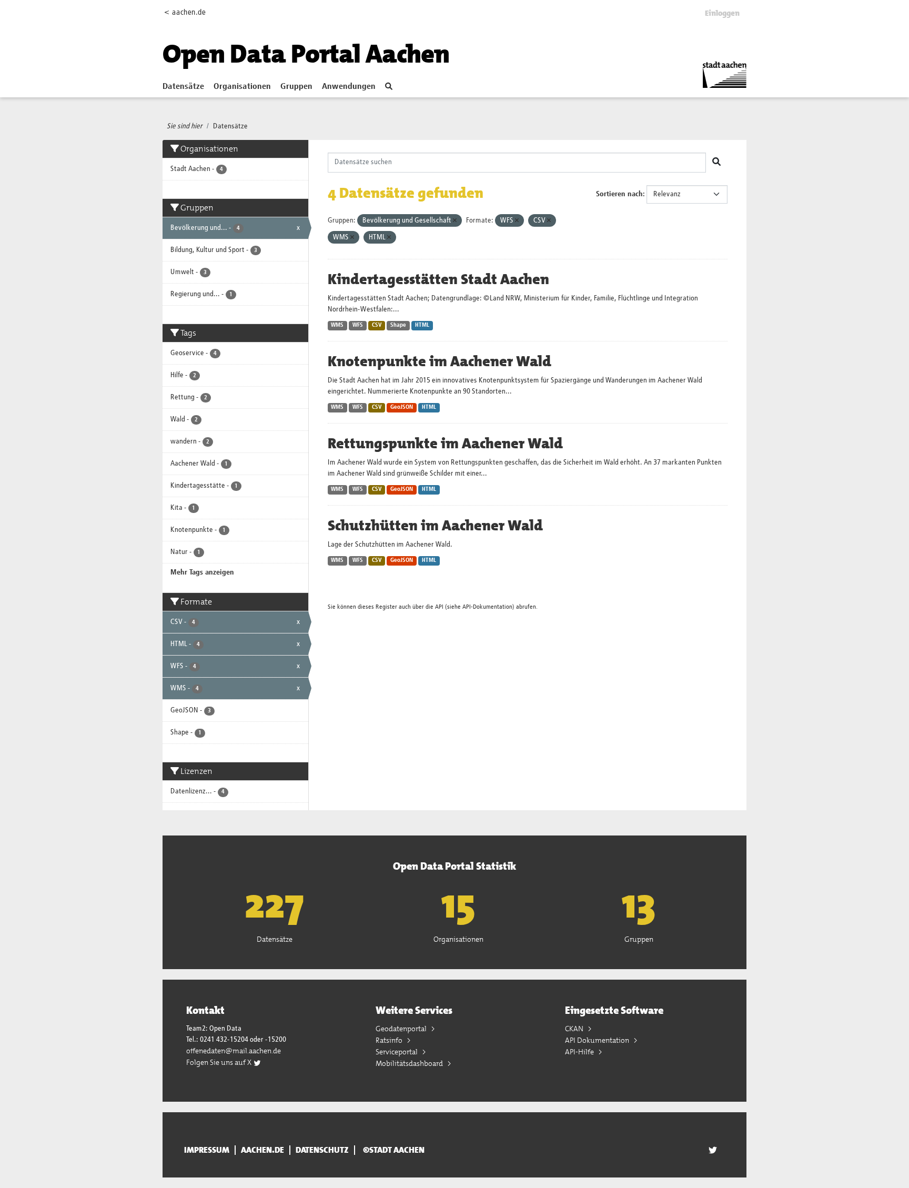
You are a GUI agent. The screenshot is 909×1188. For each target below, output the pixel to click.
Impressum (206, 1150)
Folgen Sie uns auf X (219, 1062)
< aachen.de (185, 12)
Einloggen (722, 13)
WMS (337, 325)
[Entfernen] (455, 221)
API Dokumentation (598, 1040)
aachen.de (262, 1150)
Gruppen (296, 87)
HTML (422, 325)
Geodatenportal (402, 1028)
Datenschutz (322, 1150)
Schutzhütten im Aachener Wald (435, 525)
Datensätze (183, 87)
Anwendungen (349, 87)
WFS (357, 325)
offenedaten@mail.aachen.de (233, 1050)
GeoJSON (401, 407)
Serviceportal (397, 1051)
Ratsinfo (390, 1040)
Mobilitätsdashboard (410, 1063)
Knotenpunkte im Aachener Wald (439, 361)
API (439, 606)
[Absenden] (716, 163)
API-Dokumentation (487, 606)
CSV (377, 325)
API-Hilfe (580, 1051)
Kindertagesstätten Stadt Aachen (438, 279)
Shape (398, 325)
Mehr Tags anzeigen (202, 572)
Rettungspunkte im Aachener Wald (445, 443)
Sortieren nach (619, 194)
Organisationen (242, 87)
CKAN (575, 1028)
